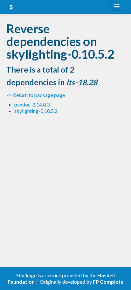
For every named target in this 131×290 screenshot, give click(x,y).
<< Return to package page (35, 95)
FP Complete (108, 282)
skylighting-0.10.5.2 (36, 111)
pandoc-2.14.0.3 (32, 104)
